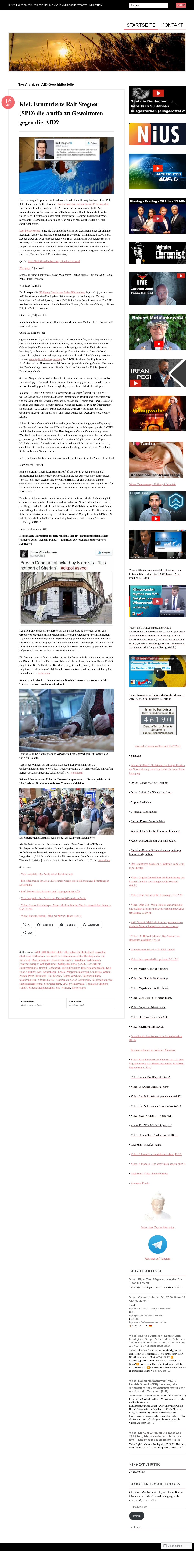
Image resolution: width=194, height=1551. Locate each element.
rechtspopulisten (28, 979)
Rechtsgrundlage (91, 975)
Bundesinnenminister (72, 956)
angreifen (100, 952)
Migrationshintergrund (79, 972)
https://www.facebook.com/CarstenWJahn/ (148, 1322)
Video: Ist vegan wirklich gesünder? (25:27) (154, 959)
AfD (37, 952)
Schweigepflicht (52, 983)
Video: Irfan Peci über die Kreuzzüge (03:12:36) (157, 895)
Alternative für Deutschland (79, 952)
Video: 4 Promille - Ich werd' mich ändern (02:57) (158, 1164)
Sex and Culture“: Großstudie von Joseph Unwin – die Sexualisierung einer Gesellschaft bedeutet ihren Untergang (157, 769)
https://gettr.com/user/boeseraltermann (146, 1315)
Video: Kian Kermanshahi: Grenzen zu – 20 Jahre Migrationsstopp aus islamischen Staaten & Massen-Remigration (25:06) (157, 1063)
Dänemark (24, 960)
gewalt (81, 964)
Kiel (39, 972)
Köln (108, 968)
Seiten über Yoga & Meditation (157, 1227)
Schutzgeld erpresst (102, 979)
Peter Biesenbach (37, 975)
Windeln (65, 987)
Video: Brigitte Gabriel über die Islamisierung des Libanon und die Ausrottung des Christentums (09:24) (157, 881)
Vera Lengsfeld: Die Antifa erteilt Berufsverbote (47, 874)
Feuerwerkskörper (28, 964)
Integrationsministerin (93, 968)
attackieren (25, 956)
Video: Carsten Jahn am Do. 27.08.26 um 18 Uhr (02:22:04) (157, 1299)
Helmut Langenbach (50, 968)
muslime (97, 972)
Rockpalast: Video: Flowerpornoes (149, 1173)
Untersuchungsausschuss (42, 987)
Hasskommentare (28, 968)
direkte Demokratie (61, 960)
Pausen (23, 975)
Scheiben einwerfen (66, 979)
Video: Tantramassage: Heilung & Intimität (152, 484)
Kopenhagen (49, 972)
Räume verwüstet (72, 975)
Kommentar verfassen (32, 1004)
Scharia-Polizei (46, 979)
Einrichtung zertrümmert (87, 960)
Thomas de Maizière (97, 983)
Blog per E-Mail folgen (154, 1484)
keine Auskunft (27, 972)
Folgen (137, 1516)
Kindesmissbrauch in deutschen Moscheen (153, 1050)
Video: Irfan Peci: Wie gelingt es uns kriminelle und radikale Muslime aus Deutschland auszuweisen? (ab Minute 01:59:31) (157, 908)
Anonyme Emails (140, 1183)
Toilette (23, 987)
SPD (65, 983)
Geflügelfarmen (48, 964)
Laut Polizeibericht (29, 230)
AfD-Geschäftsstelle (52, 952)
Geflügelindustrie (67, 964)
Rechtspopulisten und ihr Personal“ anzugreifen (83, 204)
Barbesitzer (38, 956)
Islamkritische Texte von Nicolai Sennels (153, 949)
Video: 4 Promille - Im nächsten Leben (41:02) (156, 1154)
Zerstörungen (79, 987)
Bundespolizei (91, 956)
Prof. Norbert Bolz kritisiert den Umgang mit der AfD (50, 891)
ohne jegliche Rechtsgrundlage (45, 359)
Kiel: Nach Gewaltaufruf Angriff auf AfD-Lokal (54, 261)
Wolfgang (24, 268)
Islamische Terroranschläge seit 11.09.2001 (158, 746)
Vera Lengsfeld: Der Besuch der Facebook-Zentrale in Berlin (53, 898)
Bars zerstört (52, 956)
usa (58, 987)
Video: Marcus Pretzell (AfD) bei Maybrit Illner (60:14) (51, 916)
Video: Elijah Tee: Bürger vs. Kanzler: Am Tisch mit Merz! (155, 1281)
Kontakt (172, 25)
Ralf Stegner (54, 975)
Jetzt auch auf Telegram (157, 1258)
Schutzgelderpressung (30, 983)
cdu (103, 956)
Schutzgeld (84, 979)
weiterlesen (44, 673)
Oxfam (106, 972)
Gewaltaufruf (94, 964)
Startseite (141, 25)
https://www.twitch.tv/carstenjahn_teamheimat (149, 1308)
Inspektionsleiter (71, 968)
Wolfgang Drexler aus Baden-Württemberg (62, 292)
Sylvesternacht (76, 983)
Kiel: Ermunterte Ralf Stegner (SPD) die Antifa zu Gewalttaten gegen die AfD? (61, 112)
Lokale (61, 972)
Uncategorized (76, 1004)
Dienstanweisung (41, 960)
